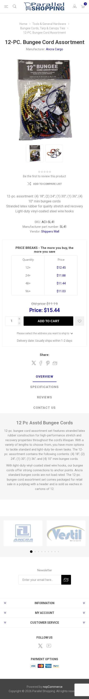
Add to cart (48, 321)
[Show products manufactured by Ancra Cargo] (23, 533)
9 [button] (58, 551)
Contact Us (44, 408)
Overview (44, 376)
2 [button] (35, 551)
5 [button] (45, 551)
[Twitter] (40, 646)
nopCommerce (53, 686)
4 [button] (41, 551)
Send (66, 580)
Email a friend (55, 363)
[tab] (44, 377)
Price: (36, 310)
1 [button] (31, 551)
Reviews (44, 397)
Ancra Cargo (54, 49)
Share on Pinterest (48, 363)
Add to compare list (47, 183)
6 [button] (48, 551)
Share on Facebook (40, 363)
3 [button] (38, 551)
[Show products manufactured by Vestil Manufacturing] (66, 533)
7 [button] (51, 551)
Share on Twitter (34, 363)
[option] (34, 153)
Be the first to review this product (44, 176)
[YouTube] (49, 645)
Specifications (44, 387)
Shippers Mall (50, 231)
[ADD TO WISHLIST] (79, 321)
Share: (44, 355)
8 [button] (55, 551)
